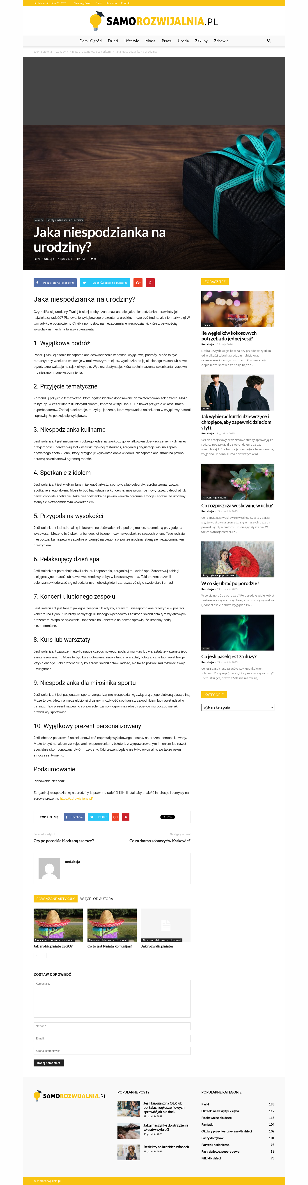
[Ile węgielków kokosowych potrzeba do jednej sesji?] (237, 309)
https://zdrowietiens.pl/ (76, 798)
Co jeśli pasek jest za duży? (228, 656)
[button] (269, 41)
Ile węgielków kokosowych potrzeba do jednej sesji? (229, 335)
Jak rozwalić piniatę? (157, 946)
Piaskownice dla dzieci (216, 1118)
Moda (150, 40)
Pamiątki (207, 1124)
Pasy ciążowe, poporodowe (218, 575)
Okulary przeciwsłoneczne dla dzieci (226, 1131)
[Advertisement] (154, 90)
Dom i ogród (91, 40)
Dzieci (113, 40)
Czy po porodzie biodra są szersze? (64, 840)
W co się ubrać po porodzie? (230, 583)
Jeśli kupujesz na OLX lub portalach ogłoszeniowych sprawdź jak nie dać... (164, 1107)
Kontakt (125, 3)
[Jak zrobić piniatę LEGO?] (58, 925)
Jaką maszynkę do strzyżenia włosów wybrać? (166, 1127)
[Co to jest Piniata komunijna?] (112, 925)
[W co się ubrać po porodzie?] (237, 559)
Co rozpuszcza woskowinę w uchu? (237, 505)
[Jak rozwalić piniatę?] (166, 925)
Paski (206, 648)
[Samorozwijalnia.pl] (154, 21)
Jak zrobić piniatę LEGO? (53, 946)
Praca (167, 40)
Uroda (183, 40)
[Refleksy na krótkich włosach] (128, 1152)
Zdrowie (221, 40)
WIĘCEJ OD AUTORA (96, 899)
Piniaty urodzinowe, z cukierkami (65, 220)
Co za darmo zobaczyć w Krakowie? (160, 840)
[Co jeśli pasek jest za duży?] (237, 633)
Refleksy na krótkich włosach (166, 1147)
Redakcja (48, 258)
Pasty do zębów (212, 1138)
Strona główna (82, 3)
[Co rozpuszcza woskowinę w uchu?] (237, 482)
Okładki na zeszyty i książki (220, 1111)
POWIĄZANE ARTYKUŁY (55, 899)
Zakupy (201, 40)
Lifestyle (131, 40)
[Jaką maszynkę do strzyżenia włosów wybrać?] (128, 1131)
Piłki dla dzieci (211, 1158)
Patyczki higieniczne (214, 497)
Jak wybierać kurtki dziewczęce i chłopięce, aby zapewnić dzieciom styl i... (236, 421)
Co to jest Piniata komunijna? (109, 946)
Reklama (111, 3)
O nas (98, 3)
